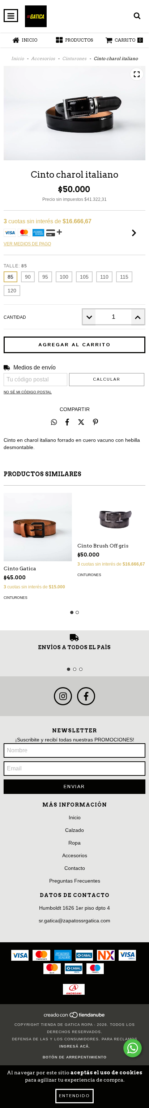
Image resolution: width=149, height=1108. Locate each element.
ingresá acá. (74, 1046)
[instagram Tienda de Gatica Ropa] (63, 696)
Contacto (74, 868)
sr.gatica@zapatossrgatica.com (74, 920)
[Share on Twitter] (81, 422)
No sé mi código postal (28, 392)
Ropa (74, 843)
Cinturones (74, 58)
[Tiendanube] (74, 1017)
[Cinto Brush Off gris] (111, 515)
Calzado (74, 830)
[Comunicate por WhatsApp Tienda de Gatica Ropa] (132, 1048)
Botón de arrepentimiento (75, 1057)
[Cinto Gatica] (38, 527)
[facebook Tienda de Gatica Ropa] (86, 696)
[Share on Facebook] (67, 422)
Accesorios (43, 58)
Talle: (15, 265)
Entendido (74, 1096)
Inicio (17, 58)
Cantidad (15, 317)
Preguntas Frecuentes (74, 881)
